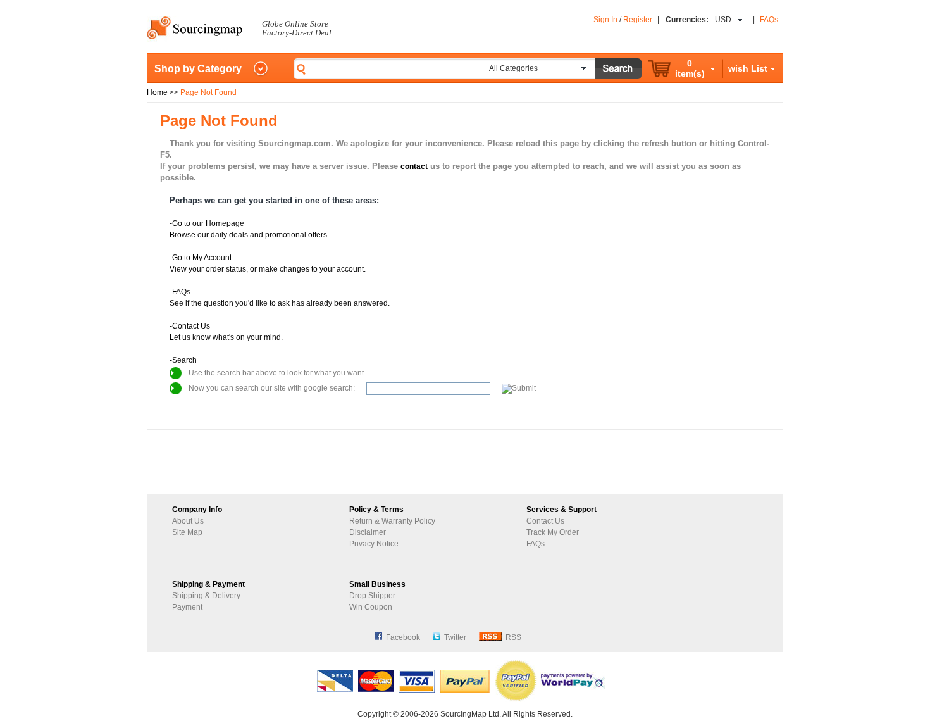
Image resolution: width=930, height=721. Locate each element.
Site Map (187, 532)
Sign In (605, 19)
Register (637, 19)
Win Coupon (370, 607)
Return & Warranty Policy (392, 521)
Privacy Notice (374, 543)
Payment (187, 607)
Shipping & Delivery (206, 595)
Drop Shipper (372, 595)
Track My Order (552, 532)
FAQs (769, 19)
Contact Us (545, 521)
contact (414, 166)
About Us (188, 521)
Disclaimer (367, 532)
